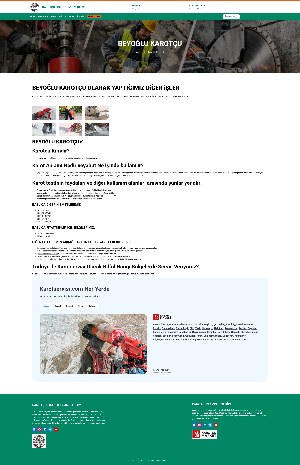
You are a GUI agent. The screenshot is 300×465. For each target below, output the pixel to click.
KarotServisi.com (161, 370)
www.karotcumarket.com (48, 248)
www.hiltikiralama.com (47, 254)
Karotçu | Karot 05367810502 (63, 7)
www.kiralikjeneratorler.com (49, 256)
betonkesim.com (44, 259)
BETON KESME (44, 216)
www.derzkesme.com (47, 251)
